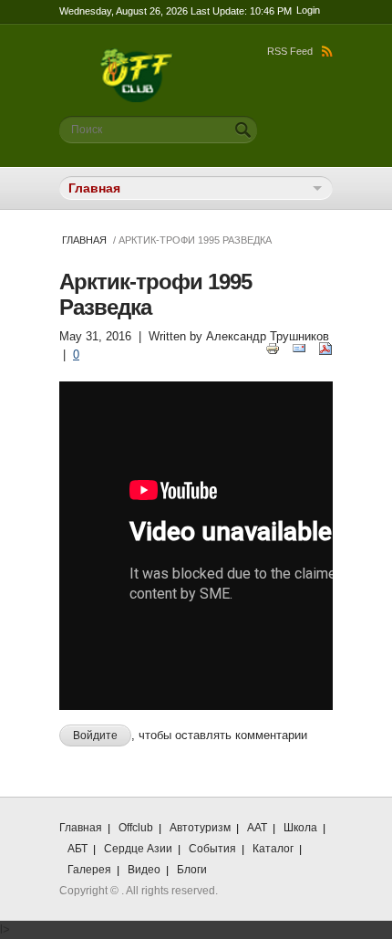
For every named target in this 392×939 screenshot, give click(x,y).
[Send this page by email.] (299, 347)
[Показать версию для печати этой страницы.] (272, 347)
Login (308, 10)
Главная (84, 240)
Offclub (136, 827)
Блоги (192, 869)
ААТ (257, 827)
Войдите (95, 735)
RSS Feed (290, 51)
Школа (300, 827)
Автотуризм (200, 827)
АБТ (77, 848)
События (212, 848)
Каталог (273, 848)
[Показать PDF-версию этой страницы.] (325, 347)
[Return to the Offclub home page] (136, 57)
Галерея (89, 869)
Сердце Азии (138, 848)
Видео (144, 869)
